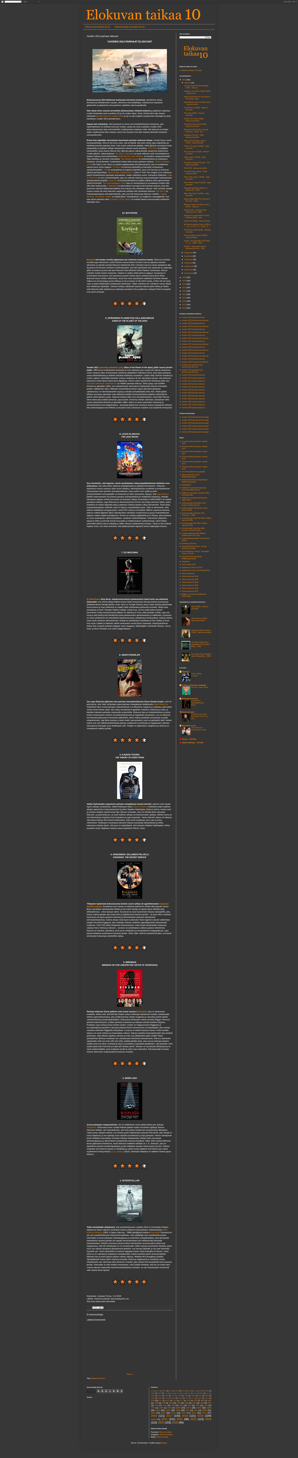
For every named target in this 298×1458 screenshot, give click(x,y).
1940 (207, 1391)
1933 (177, 1391)
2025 (184, 277)
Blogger (164, 1443)
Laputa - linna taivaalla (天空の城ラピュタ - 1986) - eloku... (197, 242)
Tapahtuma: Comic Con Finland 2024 (196, 570)
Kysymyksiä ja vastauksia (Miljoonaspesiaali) (192, 557)
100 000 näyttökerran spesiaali (193, 472)
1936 (189, 1391)
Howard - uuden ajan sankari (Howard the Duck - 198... (195, 247)
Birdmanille (141, 1011)
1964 (153, 1398)
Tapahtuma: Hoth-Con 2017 (192, 567)
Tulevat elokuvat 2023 (190, 585)
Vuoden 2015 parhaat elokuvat (193, 375)
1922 (158, 1391)
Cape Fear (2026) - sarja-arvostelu (197, 221)
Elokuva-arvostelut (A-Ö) (97, 27)
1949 (189, 1393)
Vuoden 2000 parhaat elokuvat (193, 408)
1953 (153, 1396)
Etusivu (129, 1374)
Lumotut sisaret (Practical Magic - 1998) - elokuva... (197, 87)
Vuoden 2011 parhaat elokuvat (193, 387)
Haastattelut (186, 485)
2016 (184, 308)
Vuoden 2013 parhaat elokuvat (193, 381)
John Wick (152, 148)
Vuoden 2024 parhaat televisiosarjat (195, 420)
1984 (170, 1403)
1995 (197, 1405)
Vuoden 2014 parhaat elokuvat (193, 378)
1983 (164, 1403)
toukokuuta (188, 259)
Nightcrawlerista (161, 704)
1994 (189, 1405)
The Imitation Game (129, 159)
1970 (193, 1398)
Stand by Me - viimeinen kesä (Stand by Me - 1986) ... (195, 211)
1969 (187, 1398)
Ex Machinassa (93, 599)
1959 (179, 1396)
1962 (200, 1396)
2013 (183, 1413)
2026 (184, 80)
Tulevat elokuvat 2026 (190, 576)
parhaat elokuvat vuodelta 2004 (109, 116)
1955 (166, 1396)
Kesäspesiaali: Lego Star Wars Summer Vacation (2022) (193, 529)
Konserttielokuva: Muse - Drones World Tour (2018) (194, 547)
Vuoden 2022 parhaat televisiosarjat (195, 426)
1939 (200, 1391)
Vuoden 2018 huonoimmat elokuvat (195, 362)
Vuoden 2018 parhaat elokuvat (193, 359)
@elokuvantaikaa (166, 1434)
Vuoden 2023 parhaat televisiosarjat (195, 423)
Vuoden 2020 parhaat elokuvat (193, 347)
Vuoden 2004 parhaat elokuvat (193, 396)
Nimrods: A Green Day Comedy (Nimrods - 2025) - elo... (196, 131)
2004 (157, 1410)
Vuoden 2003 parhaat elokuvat (193, 399)
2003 (209, 1408)
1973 (153, 1400)
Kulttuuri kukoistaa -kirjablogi (194, 685)
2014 (194, 1413)
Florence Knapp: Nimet (199, 687)
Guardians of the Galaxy (120, 199)
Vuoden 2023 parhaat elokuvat (193, 329)
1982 (156, 1403)
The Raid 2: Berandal (124, 154)
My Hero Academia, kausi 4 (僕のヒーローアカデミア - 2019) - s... (197, 225)
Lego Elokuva (162, 494)
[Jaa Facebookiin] (100, 1308)
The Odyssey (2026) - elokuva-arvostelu (199, 619)
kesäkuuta (188, 256)
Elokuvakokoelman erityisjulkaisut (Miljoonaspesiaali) (194, 481)
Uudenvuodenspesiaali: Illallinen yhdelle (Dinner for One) (194, 534)
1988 (201, 1403)
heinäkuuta (188, 253)
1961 (193, 1396)
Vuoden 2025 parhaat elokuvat (193, 317)
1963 (207, 1396)
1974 (160, 1400)
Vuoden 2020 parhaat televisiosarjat (195, 432)
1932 (171, 1391)
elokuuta (187, 83)
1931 (164, 1391)
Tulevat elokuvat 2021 (190, 591)
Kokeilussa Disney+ (189, 543)
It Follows (116, 167)
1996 (206, 1405)
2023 (184, 284)
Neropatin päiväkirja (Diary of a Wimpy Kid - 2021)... (195, 189)
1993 (181, 1405)
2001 (188, 1408)
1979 (195, 1400)
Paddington (112, 186)
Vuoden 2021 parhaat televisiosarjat (195, 429)
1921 (152, 1391)
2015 (204, 1413)
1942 (159, 1393)
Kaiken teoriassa (140, 807)
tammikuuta (189, 273)
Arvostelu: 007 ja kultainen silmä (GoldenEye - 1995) (201, 655)
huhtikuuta (188, 263)
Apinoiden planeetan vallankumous (102, 383)
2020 (184, 294)
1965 (160, 1398)
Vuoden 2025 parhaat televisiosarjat (195, 417)
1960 (186, 1396)
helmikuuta (188, 270)
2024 (184, 281)
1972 (207, 1398)
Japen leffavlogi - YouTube (192, 743)
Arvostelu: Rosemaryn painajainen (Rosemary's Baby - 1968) (200, 644)
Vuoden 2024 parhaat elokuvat (193, 323)
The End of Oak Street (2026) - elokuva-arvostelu (195, 125)
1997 (153, 1408)
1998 (161, 1408)
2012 (173, 1413)
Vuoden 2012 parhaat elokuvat (193, 384)
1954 (159, 1396)
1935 (183, 1391)
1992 (173, 1405)
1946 (171, 1393)
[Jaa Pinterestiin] (102, 1308)
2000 (178, 1408)
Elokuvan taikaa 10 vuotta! (192, 70)
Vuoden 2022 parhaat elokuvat (193, 335)
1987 (194, 1403)
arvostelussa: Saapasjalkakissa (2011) (197, 703)
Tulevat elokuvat (188, 573)
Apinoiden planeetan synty (111, 367)
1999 (169, 1408)
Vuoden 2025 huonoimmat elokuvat (195, 320)
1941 (153, 1393)
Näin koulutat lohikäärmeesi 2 (121, 172)
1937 (195, 1391)
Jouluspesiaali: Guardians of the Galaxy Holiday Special (194, 504)
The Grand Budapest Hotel (114, 183)
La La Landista (117, 1151)
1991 (164, 1405)
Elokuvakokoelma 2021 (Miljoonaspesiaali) (191, 476)
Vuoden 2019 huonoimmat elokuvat (195, 356)
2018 (184, 301)
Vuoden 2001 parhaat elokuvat (193, 405)
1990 (156, 1405)
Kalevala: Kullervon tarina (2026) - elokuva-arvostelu (201, 631)
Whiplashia (91, 1127)
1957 (173, 1396)
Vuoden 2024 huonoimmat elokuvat (195, 326)
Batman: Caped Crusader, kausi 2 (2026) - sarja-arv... (197, 205)
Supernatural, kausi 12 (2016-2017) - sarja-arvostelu (197, 103)
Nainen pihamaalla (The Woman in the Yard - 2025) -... (197, 200)
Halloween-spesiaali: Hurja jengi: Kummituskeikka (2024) (194, 489)
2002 (198, 1408)
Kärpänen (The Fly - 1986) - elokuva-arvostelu (194, 136)
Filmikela (185, 672)
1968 (180, 1398)
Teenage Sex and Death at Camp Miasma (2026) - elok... (196, 216)
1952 (207, 1393)
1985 (178, 1403)
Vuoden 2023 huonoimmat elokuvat (195, 332)
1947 (177, 1393)
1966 (166, 1398)
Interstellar (154, 1232)
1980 (202, 1400)
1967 (173, 1398)
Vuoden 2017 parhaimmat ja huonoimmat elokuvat (192, 366)
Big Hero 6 (160, 191)
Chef (105, 170)
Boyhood (91, 260)
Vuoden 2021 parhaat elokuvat (193, 341)
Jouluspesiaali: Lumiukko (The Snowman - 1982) (193, 514)
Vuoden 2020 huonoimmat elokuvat (195, 350)
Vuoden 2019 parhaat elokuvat (193, 353)
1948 (183, 1393)
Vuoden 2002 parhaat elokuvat (193, 402)
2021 (184, 291)
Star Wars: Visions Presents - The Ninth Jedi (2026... (197, 164)
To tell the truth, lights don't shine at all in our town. (199, 716)
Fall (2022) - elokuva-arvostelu (195, 168)
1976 (174, 1400)
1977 (181, 1400)
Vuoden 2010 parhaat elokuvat (193, 390)
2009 (204, 1410)
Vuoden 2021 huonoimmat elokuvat (195, 344)
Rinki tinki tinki (188, 712)
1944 (166, 1393)
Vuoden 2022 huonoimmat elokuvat (195, 338)
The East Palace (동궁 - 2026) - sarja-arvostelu (196, 172)
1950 (195, 1393)
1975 (167, 1400)
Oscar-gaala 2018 (188, 564)
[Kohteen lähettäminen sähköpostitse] (93, 1308)
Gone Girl (113, 180)
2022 (184, 287)
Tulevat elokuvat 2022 (190, 588)
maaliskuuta (189, 266)
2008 (196, 1410)
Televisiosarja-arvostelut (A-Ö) (130, 27)
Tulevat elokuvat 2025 (190, 579)
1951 (201, 1393)
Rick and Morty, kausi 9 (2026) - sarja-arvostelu (196, 236)
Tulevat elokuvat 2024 (190, 582)
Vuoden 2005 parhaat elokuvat (193, 393)
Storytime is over (189, 726)
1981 (209, 1400)
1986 (186, 1403)
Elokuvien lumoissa (190, 699)
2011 (163, 1413)
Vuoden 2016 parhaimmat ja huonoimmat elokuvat (192, 371)
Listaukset (186, 562)
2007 (187, 1410)
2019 (184, 298)
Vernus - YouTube (189, 739)
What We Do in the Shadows (130, 156)
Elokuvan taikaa (165, 1432)
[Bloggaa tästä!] (96, 1308)
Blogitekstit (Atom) (98, 1378)
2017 (184, 305)
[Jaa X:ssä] (98, 1308)
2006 (178, 1410)
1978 (188, 1400)
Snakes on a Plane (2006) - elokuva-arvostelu (194, 120)
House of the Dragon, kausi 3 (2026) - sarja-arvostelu (195, 142)
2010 (153, 1413)
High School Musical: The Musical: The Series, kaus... (197, 98)
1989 (209, 1403)
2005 (167, 1410)
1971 (199, 1398)
